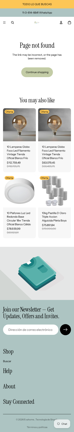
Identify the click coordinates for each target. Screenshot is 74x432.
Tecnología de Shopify (46, 419)
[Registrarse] (65, 329)
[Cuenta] (61, 22)
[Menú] (4, 22)
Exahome (29, 419)
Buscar (7, 361)
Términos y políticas (37, 427)
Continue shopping (37, 72)
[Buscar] (12, 22)
